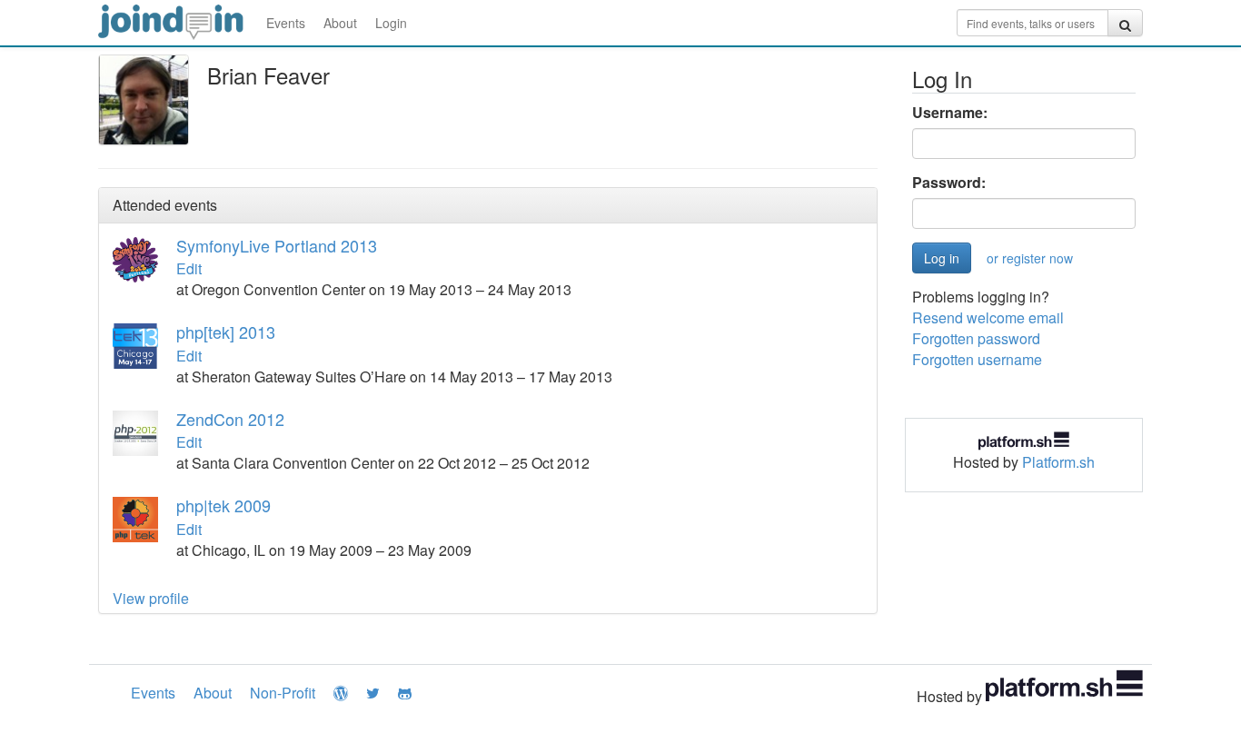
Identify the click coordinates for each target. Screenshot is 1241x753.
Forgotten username (977, 359)
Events (285, 23)
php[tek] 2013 (225, 331)
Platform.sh (1058, 461)
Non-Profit (282, 692)
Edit (189, 268)
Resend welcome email (988, 317)
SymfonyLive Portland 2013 (276, 245)
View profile (151, 598)
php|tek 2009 (223, 505)
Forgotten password (976, 338)
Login (391, 23)
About (340, 23)
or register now (1030, 258)
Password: (949, 183)
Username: (950, 113)
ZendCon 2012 (230, 419)
